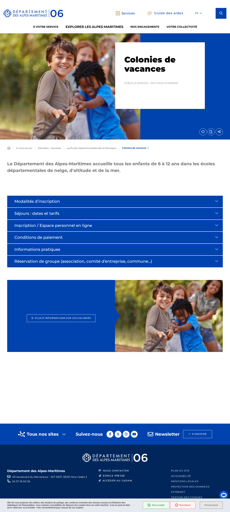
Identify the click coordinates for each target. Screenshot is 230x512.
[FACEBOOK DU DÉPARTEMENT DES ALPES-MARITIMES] (110, 434)
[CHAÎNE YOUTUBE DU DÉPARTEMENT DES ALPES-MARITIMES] (134, 434)
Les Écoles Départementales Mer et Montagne (91, 148)
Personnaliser (211, 505)
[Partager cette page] (219, 131)
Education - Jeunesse (49, 148)
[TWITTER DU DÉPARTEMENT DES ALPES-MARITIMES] (118, 434)
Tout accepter (158, 505)
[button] (221, 13)
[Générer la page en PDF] (211, 131)
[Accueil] (8, 148)
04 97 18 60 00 (21, 481)
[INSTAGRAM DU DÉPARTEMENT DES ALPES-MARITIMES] (126, 434)
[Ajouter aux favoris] (203, 131)
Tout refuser (185, 505)
